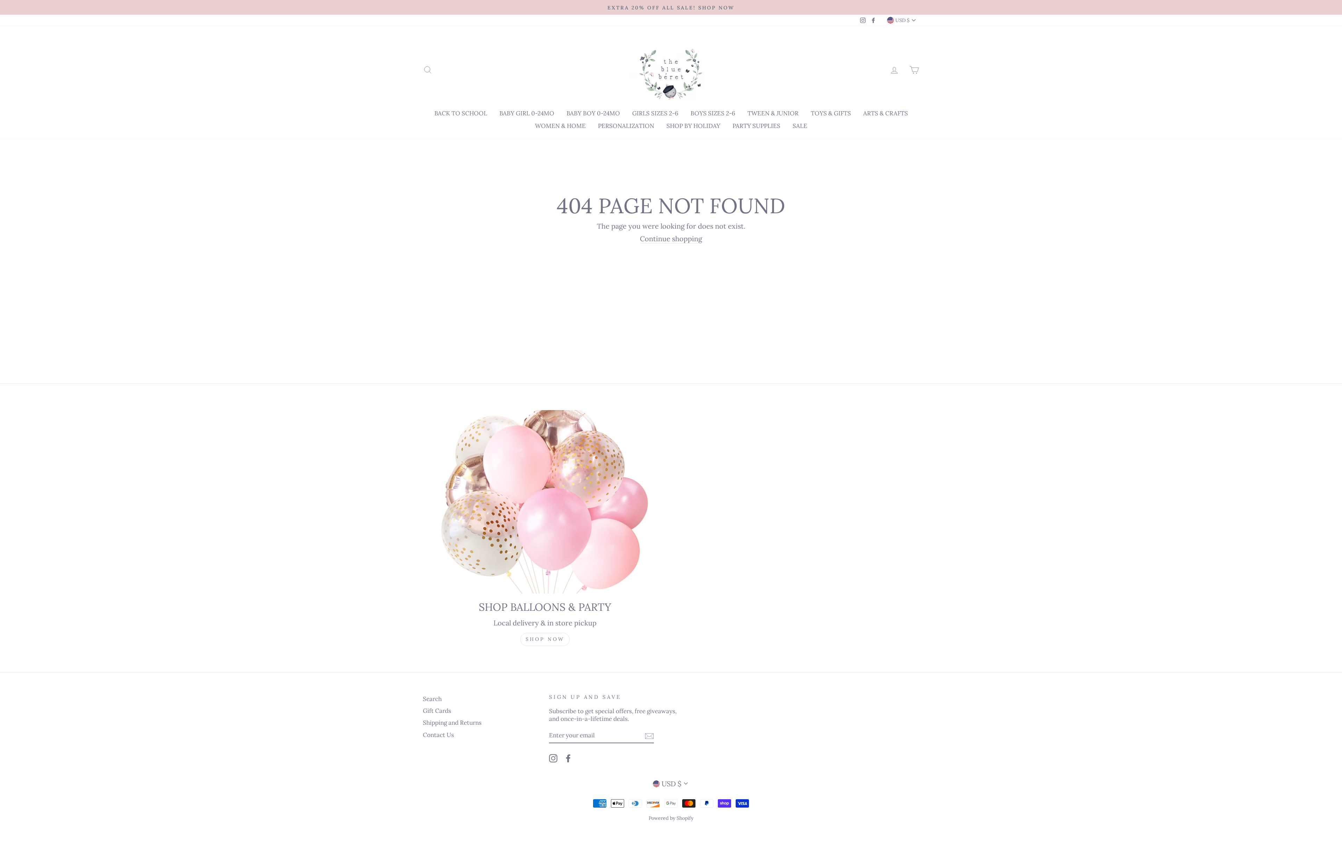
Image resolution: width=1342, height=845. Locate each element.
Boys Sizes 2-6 (713, 113)
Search (432, 699)
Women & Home (560, 126)
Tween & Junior (773, 113)
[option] (671, 7)
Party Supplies (756, 126)
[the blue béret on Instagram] (553, 758)
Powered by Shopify (671, 818)
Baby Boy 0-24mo (593, 113)
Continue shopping (671, 238)
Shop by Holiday (693, 126)
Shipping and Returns (452, 722)
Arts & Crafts (885, 113)
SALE (800, 126)
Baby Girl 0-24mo (526, 113)
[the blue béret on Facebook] (568, 758)
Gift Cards (437, 711)
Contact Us (438, 735)
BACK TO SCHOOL (460, 113)
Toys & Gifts (831, 113)
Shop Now (545, 639)
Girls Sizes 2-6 (655, 113)
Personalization (626, 126)
